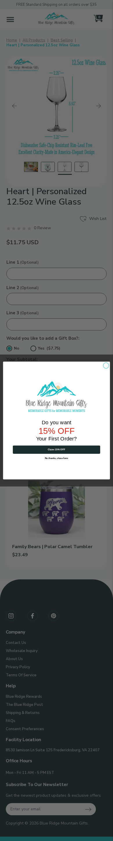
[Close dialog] (106, 365)
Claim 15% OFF (56, 449)
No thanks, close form (56, 458)
